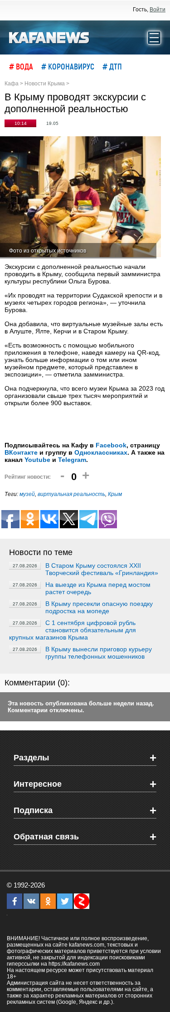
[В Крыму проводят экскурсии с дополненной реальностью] (80, 197)
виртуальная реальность (71, 494)
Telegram (72, 459)
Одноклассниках (100, 452)
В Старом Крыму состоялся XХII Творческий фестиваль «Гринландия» (101, 569)
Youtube (37, 459)
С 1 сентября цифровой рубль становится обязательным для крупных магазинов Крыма (72, 630)
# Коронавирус (67, 66)
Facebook (111, 445)
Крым (115, 494)
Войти (157, 9)
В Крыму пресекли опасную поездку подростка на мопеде (99, 607)
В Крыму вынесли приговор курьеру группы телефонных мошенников (98, 652)
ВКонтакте (21, 452)
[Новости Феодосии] (49, 37)
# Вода (21, 66)
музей (27, 494)
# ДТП (112, 66)
